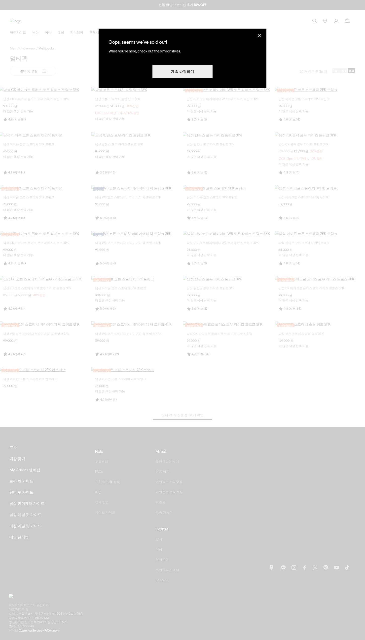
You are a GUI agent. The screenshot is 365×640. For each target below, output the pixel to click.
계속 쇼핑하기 (182, 71)
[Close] (259, 35)
